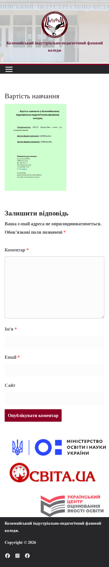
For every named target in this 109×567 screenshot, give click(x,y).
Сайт (10, 385)
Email (12, 357)
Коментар (17, 249)
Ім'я (11, 328)
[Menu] (9, 69)
